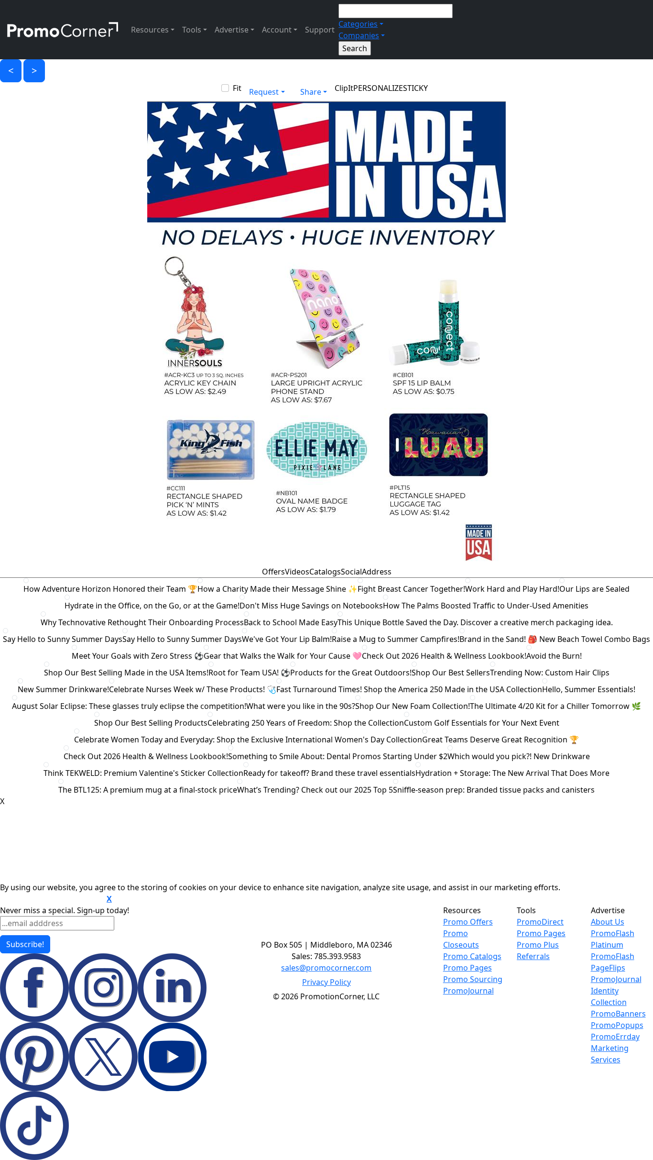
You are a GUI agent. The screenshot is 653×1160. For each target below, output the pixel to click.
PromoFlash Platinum (612, 939)
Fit (237, 88)
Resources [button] (150, 29)
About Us (607, 922)
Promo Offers (468, 922)
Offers (273, 571)
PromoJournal (468, 990)
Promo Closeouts (461, 939)
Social (351, 571)
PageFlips (608, 967)
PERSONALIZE (378, 88)
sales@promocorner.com (326, 967)
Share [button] (310, 92)
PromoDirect (540, 922)
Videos (297, 571)
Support (320, 29)
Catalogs (325, 571)
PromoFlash (612, 956)
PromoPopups (617, 1025)
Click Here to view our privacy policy (52, 899)
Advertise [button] (232, 29)
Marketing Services (610, 1054)
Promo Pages (467, 967)
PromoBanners (618, 1013)
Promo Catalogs (472, 956)
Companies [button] (358, 35)
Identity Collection (609, 996)
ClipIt (344, 88)
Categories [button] (358, 24)
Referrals (533, 956)
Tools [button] (191, 29)
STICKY (415, 88)
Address (377, 571)
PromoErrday (615, 1036)
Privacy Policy (326, 982)
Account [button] (277, 29)
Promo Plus (538, 944)
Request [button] (264, 92)
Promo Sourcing (472, 979)
